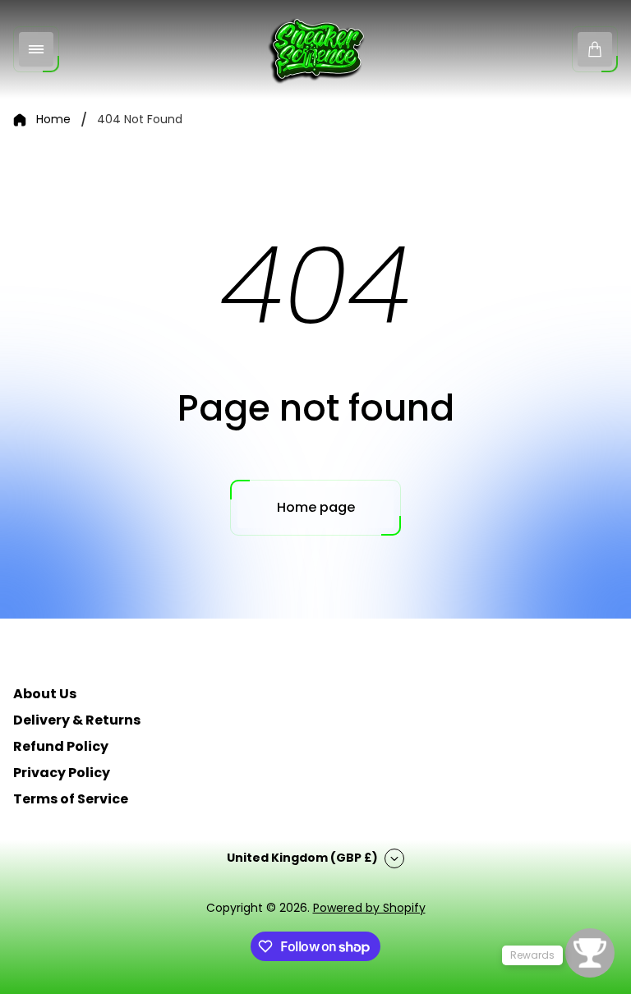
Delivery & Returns (76, 720)
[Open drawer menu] (36, 49)
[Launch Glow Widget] (590, 953)
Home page (316, 507)
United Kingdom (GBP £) (302, 857)
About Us (44, 693)
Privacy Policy (61, 772)
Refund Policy (60, 746)
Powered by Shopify (369, 908)
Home (53, 120)
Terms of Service (70, 798)
